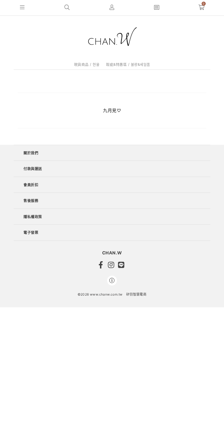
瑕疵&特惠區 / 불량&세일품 (128, 64)
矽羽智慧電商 (136, 294)
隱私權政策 (32, 216)
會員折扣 (30, 184)
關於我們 (30, 153)
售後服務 (30, 200)
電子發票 (30, 232)
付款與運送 (32, 168)
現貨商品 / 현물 (87, 64)
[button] (22, 7)
